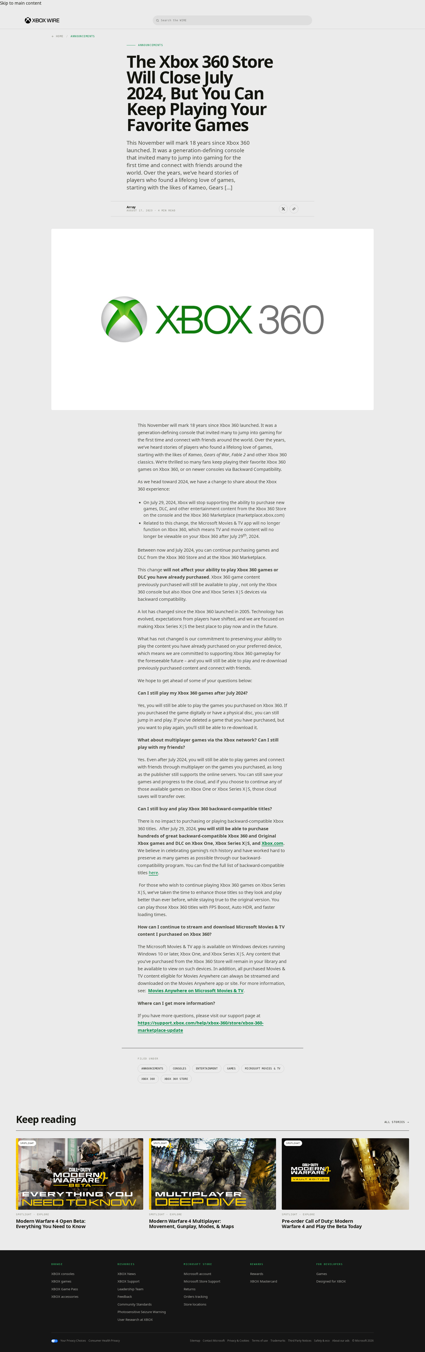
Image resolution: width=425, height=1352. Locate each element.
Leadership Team (130, 1289)
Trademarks (277, 1340)
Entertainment (207, 1068)
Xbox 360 (148, 1078)
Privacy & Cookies (238, 1340)
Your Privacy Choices (73, 1340)
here (153, 873)
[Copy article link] (294, 208)
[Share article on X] (283, 208)
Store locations (195, 1304)
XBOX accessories (64, 1296)
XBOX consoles (62, 1273)
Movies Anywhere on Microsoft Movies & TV (195, 991)
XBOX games (61, 1281)
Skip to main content (20, 3)
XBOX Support (128, 1281)
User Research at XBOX (135, 1319)
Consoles (179, 1068)
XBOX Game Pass (64, 1289)
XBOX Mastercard (263, 1281)
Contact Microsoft (214, 1340)
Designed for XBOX (331, 1281)
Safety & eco (322, 1340)
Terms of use (260, 1340)
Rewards (256, 1273)
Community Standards (135, 1304)
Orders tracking (196, 1296)
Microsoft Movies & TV (262, 1068)
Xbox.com (272, 843)
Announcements (152, 1068)
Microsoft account (197, 1273)
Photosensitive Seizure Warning (142, 1312)
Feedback (125, 1296)
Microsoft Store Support (202, 1281)
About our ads (341, 1340)
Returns (189, 1289)
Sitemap (195, 1340)
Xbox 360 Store (176, 1078)
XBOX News (127, 1273)
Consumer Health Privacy (104, 1340)
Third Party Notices (299, 1340)
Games (231, 1068)
